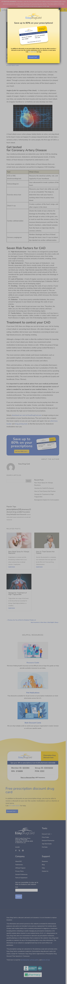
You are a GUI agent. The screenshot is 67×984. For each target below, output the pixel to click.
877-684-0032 (32, 52)
